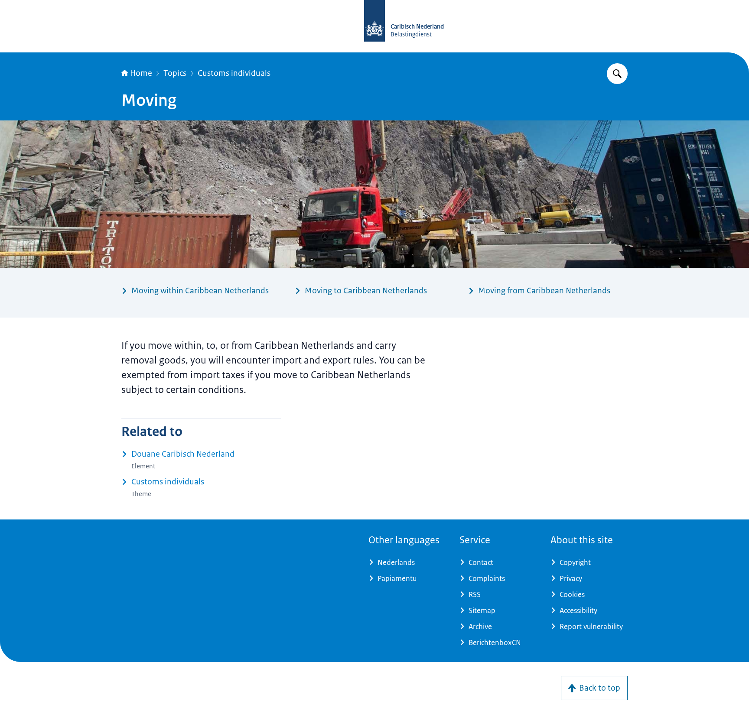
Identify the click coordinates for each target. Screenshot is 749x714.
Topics (174, 73)
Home (141, 73)
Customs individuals (234, 73)
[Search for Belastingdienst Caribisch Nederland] (617, 73)
